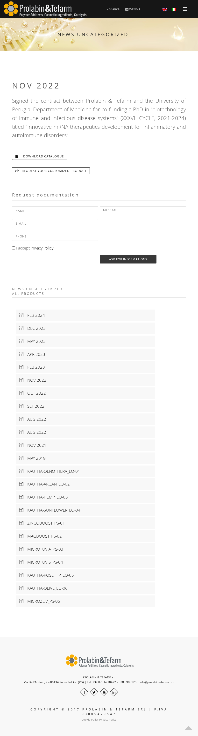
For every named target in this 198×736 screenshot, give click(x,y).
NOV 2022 (34, 380)
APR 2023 (34, 354)
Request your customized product (52, 171)
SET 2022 (33, 406)
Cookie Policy (90, 719)
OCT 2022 (34, 393)
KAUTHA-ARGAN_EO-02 (46, 484)
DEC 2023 (34, 328)
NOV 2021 (34, 445)
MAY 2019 (34, 458)
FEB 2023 (34, 367)
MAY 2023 (34, 341)
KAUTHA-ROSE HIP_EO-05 (48, 575)
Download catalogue (41, 156)
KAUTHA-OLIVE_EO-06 (45, 588)
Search (114, 9)
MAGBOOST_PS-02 (42, 536)
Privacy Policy (42, 248)
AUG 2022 (34, 419)
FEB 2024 (34, 315)
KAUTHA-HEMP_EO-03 (45, 497)
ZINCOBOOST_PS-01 (44, 523)
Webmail (135, 9)
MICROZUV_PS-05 (41, 601)
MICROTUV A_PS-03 (43, 549)
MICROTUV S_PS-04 (43, 562)
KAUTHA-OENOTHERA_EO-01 (51, 471)
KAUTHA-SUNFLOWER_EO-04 (51, 510)
